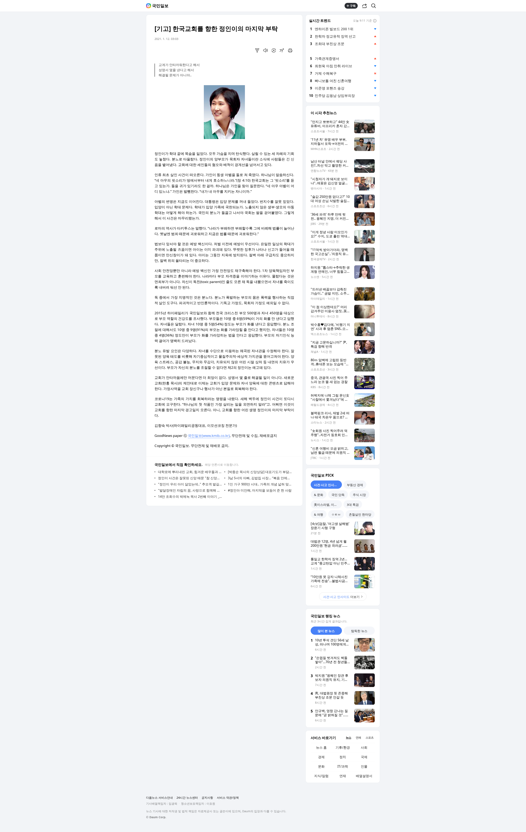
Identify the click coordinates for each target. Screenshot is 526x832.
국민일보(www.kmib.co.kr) (209, 435)
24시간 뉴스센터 (187, 798)
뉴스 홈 (321, 747)
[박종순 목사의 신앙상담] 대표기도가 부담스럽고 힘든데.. (260, 472)
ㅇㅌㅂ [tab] (336, 514)
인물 (364, 766)
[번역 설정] (274, 50)
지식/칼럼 (321, 776)
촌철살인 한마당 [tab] (360, 514)
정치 (342, 757)
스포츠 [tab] (370, 737)
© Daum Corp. (156, 817)
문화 (321, 766)
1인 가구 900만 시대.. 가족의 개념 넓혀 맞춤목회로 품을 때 (260, 484)
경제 (321, 757)
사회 (364, 747)
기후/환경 (343, 747)
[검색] (375, 5)
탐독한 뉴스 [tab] (359, 631)
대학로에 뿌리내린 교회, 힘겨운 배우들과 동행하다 (190, 472)
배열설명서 (364, 776)
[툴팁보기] (374, 21)
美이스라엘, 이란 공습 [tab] (328, 504)
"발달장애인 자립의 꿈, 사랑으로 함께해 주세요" (190, 490)
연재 (342, 776)
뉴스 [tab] (348, 737)
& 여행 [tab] (318, 514)
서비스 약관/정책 (228, 798)
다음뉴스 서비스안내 (159, 798)
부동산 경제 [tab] (355, 485)
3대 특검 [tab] (353, 504)
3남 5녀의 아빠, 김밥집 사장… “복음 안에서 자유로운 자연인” (260, 478)
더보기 (341, 597)
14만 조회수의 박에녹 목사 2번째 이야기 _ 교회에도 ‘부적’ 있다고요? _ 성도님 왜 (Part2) (190, 496)
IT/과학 (342, 766)
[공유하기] (364, 5)
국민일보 (160, 6)
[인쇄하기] (290, 50)
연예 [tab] (358, 737)
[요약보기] (257, 50)
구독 (353, 6)
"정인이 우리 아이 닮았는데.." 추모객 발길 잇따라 (190, 484)
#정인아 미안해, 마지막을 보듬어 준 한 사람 (260, 490)
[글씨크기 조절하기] (282, 50)
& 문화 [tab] (318, 495)
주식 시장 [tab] (359, 495)
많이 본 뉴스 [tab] (326, 631)
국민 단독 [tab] (338, 495)
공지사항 (207, 798)
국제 (364, 757)
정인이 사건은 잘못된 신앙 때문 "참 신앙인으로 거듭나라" (190, 478)
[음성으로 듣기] (265, 50)
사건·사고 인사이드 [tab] (327, 485)
